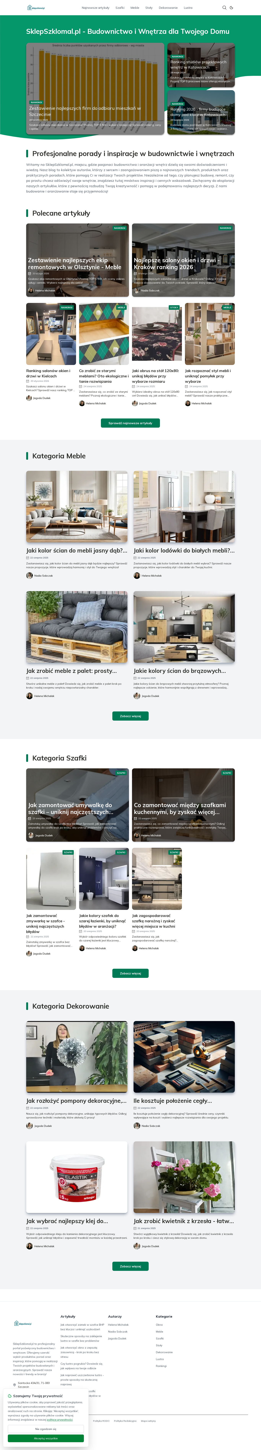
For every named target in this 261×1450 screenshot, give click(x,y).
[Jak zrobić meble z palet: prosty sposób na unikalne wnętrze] (76, 627)
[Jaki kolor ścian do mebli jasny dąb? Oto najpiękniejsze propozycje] (76, 506)
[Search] (224, 8)
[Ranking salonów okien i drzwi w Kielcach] (51, 334)
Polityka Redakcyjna (125, 1420)
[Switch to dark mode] (231, 7)
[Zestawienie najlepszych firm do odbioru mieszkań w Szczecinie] (95, 88)
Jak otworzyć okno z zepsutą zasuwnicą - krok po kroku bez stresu (80, 1352)
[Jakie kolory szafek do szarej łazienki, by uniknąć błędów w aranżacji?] (104, 879)
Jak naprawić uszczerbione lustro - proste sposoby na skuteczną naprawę (82, 1379)
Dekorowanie (168, 8)
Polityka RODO (101, 1420)
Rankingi (161, 1366)
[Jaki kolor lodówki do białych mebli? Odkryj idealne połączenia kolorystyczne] (184, 506)
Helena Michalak (45, 290)
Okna (159, 1324)
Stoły (149, 8)
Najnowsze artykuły (95, 8)
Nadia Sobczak (150, 290)
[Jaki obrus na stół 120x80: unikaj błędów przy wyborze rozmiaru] (157, 334)
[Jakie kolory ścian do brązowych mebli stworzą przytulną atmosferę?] (184, 627)
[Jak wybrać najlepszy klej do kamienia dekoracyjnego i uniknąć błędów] (76, 1177)
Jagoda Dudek (150, 696)
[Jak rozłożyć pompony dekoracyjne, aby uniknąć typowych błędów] (76, 1057)
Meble (134, 8)
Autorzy (115, 1316)
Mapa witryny (148, 1420)
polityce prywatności (60, 1419)
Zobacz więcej (130, 716)
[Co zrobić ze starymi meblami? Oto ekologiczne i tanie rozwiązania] (104, 334)
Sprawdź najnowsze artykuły (130, 423)
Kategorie (164, 1316)
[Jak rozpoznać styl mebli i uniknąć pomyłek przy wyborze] (210, 334)
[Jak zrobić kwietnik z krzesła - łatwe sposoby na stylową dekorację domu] (184, 1177)
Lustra (188, 8)
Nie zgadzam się (45, 1429)
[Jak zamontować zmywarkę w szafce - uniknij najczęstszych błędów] (51, 879)
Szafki (120, 8)
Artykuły (68, 1316)
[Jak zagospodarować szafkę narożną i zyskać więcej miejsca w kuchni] (157, 879)
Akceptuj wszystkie (46, 1438)
